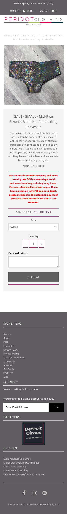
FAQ (5, 342)
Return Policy (10, 350)
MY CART (48, 11)
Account (8, 365)
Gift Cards (8, 369)
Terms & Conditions (14, 357)
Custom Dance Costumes (17, 459)
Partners (8, 373)
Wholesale (9, 361)
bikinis (17, 35)
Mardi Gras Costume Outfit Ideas (21, 463)
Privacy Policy (11, 354)
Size (33, 220)
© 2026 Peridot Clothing (21, 504)
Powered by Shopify (48, 504)
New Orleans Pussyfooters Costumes (23, 474)
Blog (6, 377)
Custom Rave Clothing (15, 470)
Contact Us (9, 346)
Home (7, 35)
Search (7, 334)
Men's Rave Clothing (14, 467)
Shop (6, 338)
